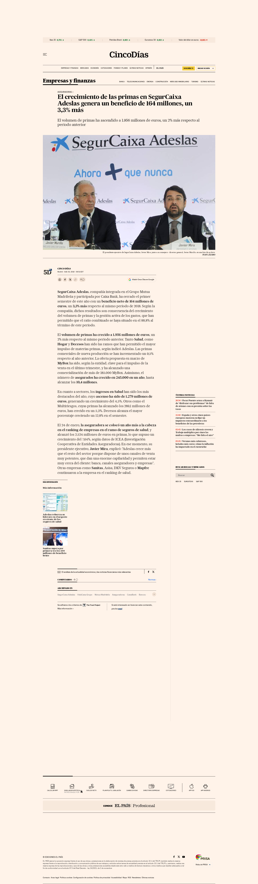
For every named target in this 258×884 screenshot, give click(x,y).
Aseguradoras (64, 92)
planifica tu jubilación (112, 790)
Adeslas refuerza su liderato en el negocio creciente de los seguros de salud (55, 518)
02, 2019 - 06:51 (73, 272)
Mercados (84, 68)
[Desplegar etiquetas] (154, 594)
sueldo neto (91, 790)
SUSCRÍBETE (189, 68)
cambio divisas (132, 790)
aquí (120, 608)
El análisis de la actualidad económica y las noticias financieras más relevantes (96, 572)
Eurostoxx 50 (150, 40)
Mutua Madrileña (102, 594)
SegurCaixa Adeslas (66, 594)
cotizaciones (171, 790)
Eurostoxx (188, 481)
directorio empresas (151, 790)
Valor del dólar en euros (189, 40)
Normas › (152, 580)
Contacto (46, 877)
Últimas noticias (136, 68)
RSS (129, 877)
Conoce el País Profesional (129, 805)
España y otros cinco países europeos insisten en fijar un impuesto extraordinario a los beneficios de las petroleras (193, 419)
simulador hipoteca (72, 790)
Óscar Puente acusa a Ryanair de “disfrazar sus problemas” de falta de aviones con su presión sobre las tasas (195, 404)
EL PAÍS (158, 67)
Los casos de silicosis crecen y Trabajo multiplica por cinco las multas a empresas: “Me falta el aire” (195, 432)
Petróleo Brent (115, 40)
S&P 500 (82, 40)
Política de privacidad (102, 877)
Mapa (125, 877)
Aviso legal (55, 877)
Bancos (142, 594)
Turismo (194, 82)
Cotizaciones (106, 68)
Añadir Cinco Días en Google (143, 279)
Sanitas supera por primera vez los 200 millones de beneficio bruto (54, 552)
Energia (150, 82)
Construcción (162, 82)
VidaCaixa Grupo (84, 594)
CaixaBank (131, 594)
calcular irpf (52, 790)
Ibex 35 (53, 40)
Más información (52, 488)
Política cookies (66, 877)
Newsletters (136, 877)
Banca (122, 82)
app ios (191, 790)
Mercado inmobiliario (179, 82)
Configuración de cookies (83, 877)
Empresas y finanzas (69, 68)
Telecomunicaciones (136, 82)
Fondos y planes (121, 68)
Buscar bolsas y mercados (190, 467)
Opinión (148, 68)
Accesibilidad (116, 877)
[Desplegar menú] (45, 54)
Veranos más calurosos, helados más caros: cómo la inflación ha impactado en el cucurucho (195, 444)
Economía (95, 68)
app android (205, 790)
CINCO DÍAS (64, 268)
